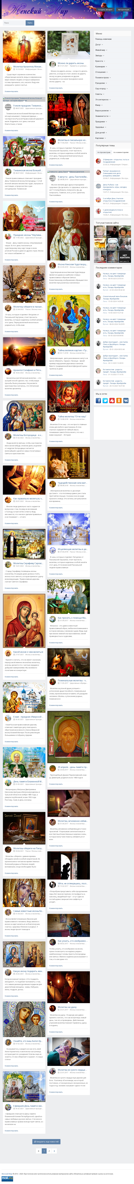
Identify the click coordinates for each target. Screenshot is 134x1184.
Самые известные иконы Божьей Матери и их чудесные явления (28, 911)
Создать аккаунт (105, 9)
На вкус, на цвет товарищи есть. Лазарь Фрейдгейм (114, 274)
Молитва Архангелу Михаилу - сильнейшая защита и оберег (28, 66)
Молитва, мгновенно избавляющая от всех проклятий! (73, 821)
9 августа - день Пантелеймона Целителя (73, 176)
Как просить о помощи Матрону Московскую (73, 618)
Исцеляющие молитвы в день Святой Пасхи (73, 549)
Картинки (99, 138)
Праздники (100, 122)
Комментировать (11, 91)
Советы (98, 94)
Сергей (97, 249)
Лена (97, 236)
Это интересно (101, 100)
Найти (30, 23)
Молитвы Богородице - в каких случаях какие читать (28, 435)
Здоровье (99, 127)
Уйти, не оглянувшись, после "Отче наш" (73, 883)
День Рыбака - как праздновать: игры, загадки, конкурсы (115, 187)
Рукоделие (100, 83)
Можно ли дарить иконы (71, 63)
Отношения (100, 72)
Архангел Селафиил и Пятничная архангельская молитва (28, 370)
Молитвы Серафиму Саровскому (28, 563)
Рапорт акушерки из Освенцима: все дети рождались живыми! (112, 173)
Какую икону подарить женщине (28, 971)
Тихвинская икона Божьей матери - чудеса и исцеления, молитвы (28, 170)
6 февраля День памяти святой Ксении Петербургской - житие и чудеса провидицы (28, 1106)
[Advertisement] (112, 423)
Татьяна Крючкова (123, 250)
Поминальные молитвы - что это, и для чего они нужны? (73, 680)
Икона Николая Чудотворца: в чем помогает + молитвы (73, 264)
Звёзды (98, 56)
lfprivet (105, 290)
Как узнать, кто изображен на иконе (73, 941)
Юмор (97, 105)
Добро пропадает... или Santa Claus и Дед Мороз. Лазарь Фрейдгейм (115, 344)
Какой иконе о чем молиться (28, 652)
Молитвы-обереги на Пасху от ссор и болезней (28, 848)
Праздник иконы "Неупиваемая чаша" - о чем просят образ (28, 235)
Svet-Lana (123, 261)
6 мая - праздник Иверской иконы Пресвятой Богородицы (28, 716)
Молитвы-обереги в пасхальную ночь (28, 306)
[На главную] (42, 9)
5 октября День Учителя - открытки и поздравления (114, 199)
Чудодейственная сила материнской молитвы (73, 483)
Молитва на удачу (67, 1007)
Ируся (109, 249)
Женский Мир (7, 1174)
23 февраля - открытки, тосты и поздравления (116, 160)
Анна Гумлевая (110, 237)
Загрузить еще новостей (47, 1141)
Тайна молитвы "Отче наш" (72, 416)
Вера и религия (102, 111)
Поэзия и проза (102, 78)
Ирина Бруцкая (122, 237)
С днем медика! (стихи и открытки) (113, 211)
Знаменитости (101, 116)
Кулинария (100, 67)
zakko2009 (111, 261)
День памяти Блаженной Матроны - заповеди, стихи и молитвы (28, 781)
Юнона (97, 261)
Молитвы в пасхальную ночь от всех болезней (73, 140)
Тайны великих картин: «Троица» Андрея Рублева (73, 350)
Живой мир (100, 50)
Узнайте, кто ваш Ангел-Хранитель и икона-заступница (28, 1041)
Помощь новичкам (103, 39)
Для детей (100, 133)
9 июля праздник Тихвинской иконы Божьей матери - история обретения (28, 105)
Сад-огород (100, 89)
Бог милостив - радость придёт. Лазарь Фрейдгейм (114, 370)
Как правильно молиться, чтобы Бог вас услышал (28, 498)
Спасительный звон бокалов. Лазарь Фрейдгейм (115, 297)
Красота (99, 61)
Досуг (98, 45)
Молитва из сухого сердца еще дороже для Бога (73, 1070)
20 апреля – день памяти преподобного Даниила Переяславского (73, 767)
